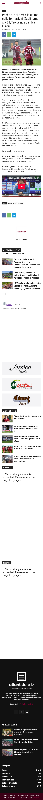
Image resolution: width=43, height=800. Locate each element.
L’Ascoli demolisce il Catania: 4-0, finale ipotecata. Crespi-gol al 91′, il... (26, 428)
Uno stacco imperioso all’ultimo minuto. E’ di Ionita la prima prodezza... (25, 732)
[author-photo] (21, 236)
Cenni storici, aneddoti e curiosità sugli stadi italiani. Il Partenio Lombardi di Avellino (26, 275)
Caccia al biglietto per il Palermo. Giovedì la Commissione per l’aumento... (26, 752)
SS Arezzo (20, 203)
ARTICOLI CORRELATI (11, 250)
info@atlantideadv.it (26, 704)
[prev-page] (3, 294)
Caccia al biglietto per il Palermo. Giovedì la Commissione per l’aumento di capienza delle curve (27, 263)
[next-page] (6, 294)
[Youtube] (27, 712)
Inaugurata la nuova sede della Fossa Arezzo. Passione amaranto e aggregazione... (27, 459)
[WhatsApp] (9, 34)
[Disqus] (21, 327)
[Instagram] (21, 712)
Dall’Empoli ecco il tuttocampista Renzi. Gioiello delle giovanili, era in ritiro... (27, 438)
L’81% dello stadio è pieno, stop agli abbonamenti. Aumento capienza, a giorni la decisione (27, 286)
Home (3, 8)
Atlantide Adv (35, 797)
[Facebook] (4, 34)
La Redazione (6, 29)
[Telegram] (14, 34)
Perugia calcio (12, 203)
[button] (3, 3)
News (8, 8)
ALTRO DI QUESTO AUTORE (13, 253)
